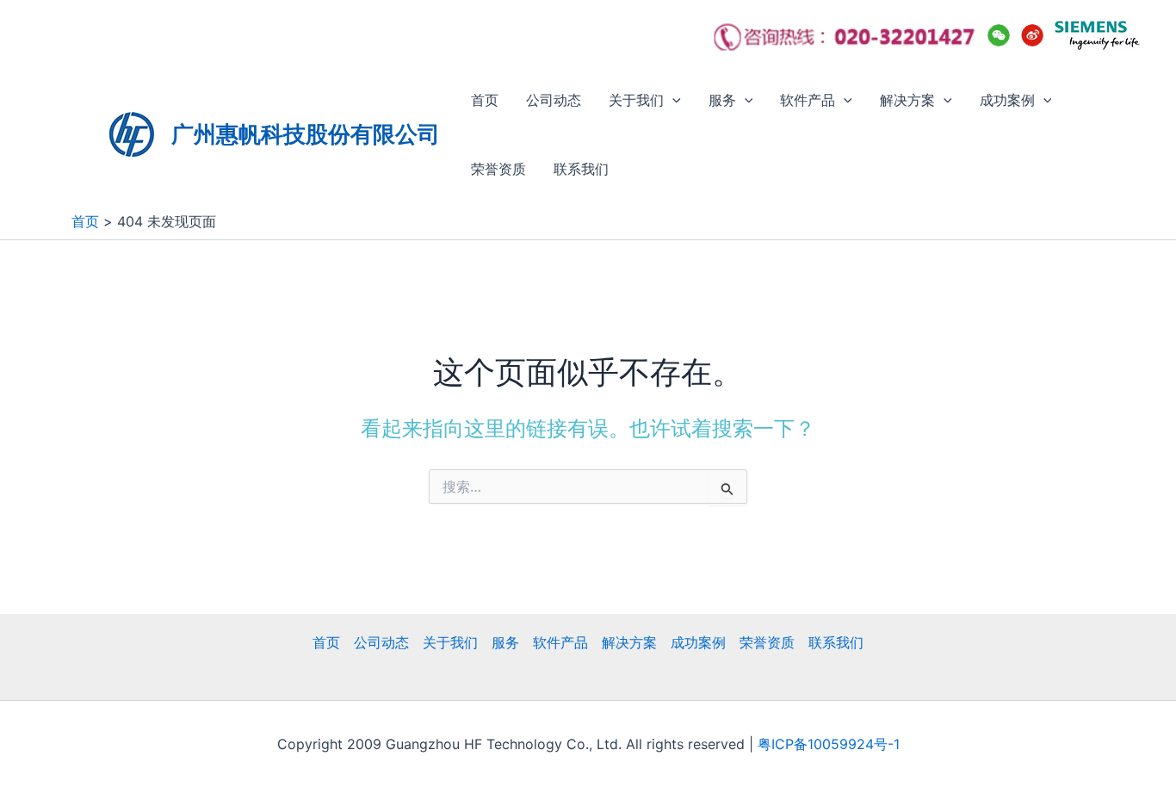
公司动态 (553, 99)
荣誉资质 (498, 168)
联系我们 (581, 168)
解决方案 (907, 99)
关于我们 (636, 99)
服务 (722, 99)
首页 (484, 99)
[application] (672, 99)
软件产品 (807, 99)
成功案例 (1007, 99)
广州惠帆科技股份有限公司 (305, 134)
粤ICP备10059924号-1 (829, 744)
